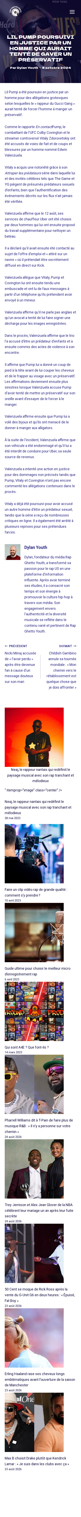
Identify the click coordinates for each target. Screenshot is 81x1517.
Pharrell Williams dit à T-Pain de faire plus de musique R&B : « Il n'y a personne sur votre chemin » (39, 1126)
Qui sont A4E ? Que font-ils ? (27, 1047)
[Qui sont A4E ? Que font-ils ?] (40, 1011)
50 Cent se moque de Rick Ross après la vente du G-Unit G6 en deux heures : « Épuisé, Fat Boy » (40, 1295)
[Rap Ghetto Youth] (15, 11)
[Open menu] (72, 12)
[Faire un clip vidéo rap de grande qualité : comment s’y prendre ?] (40, 853)
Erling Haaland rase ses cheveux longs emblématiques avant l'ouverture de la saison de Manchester (40, 1379)
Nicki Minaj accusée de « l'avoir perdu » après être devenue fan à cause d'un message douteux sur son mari (20, 664)
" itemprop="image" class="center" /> (33, 790)
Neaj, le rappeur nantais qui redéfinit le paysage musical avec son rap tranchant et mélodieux (40, 775)
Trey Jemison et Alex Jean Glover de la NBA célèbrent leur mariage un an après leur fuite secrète (39, 1210)
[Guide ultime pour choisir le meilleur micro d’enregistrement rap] (40, 932)
